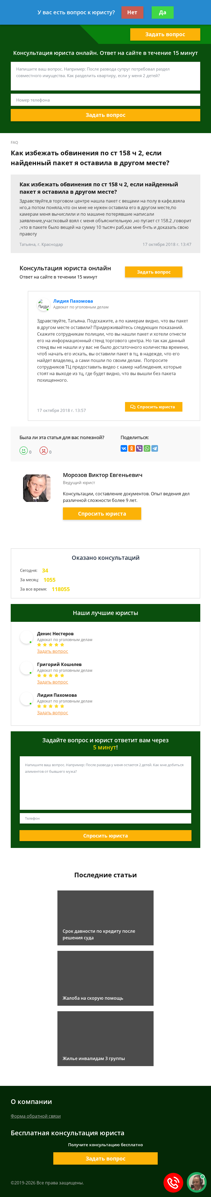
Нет (132, 12)
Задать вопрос (165, 34)
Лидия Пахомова (73, 301)
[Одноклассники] (131, 448)
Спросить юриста (156, 406)
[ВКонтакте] (124, 448)
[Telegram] (154, 448)
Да (162, 12)
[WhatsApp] (147, 448)
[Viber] (139, 448)
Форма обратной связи (36, 1116)
